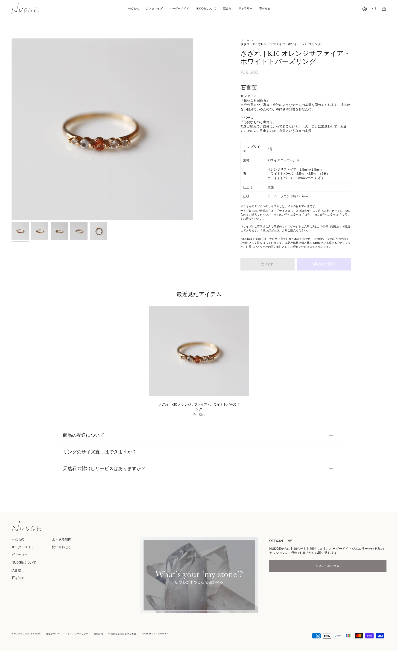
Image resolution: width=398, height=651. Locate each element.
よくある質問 (61, 539)
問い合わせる (61, 547)
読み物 (16, 570)
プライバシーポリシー (76, 633)
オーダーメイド (23, 547)
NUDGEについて (24, 562)
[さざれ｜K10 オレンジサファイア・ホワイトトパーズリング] (199, 351)
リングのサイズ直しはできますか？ (100, 452)
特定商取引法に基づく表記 (122, 633)
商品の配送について (83, 435)
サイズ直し (286, 210)
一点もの (18, 539)
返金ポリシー (53, 633)
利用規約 (98, 633)
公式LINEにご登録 (327, 565)
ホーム (244, 40)
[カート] (384, 8)
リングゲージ (271, 230)
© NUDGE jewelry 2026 (26, 633)
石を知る (18, 578)
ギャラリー (20, 555)
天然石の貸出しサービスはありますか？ (104, 468)
